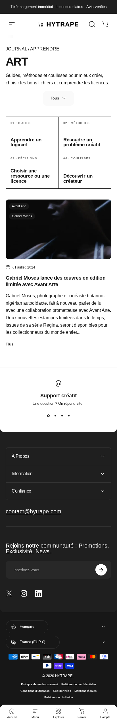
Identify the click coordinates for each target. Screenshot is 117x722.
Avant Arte (19, 206)
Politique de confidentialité (78, 684)
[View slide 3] (61, 415)
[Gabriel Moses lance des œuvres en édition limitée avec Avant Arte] (58, 229)
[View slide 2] (55, 415)
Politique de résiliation (58, 697)
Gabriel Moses (22, 216)
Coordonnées (62, 690)
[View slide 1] (48, 415)
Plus (9, 344)
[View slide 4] (68, 415)
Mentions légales (85, 690)
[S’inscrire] (101, 569)
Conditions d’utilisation (35, 690)
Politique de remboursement (39, 684)
